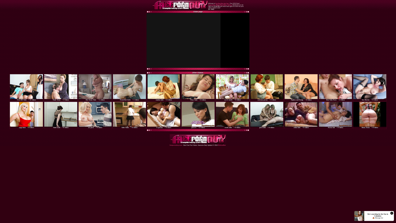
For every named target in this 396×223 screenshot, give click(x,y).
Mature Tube (211, 5)
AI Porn (229, 5)
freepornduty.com (176, 145)
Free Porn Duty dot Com (222, 3)
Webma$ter (222, 145)
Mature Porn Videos (221, 5)
